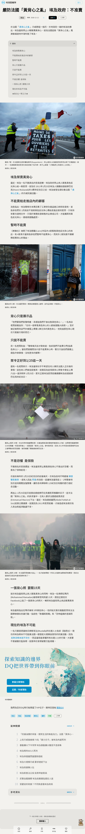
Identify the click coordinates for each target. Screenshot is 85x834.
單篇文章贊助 (18, 681)
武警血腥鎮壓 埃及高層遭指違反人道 (36, 778)
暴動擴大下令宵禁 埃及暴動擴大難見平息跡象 (41, 745)
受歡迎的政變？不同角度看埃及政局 (36, 784)
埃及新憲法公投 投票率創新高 (33, 772)
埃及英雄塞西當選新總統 (31, 756)
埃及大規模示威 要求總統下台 (33, 761)
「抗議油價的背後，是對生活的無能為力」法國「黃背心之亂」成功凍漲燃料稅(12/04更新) (47, 734)
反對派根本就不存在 (20, 637)
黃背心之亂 (24, 26)
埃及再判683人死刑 (29, 750)
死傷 (34, 479)
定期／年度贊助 (19, 689)
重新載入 (42, 821)
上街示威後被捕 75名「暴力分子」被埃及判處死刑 (43, 739)
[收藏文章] (43, 17)
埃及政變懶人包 (27, 767)
